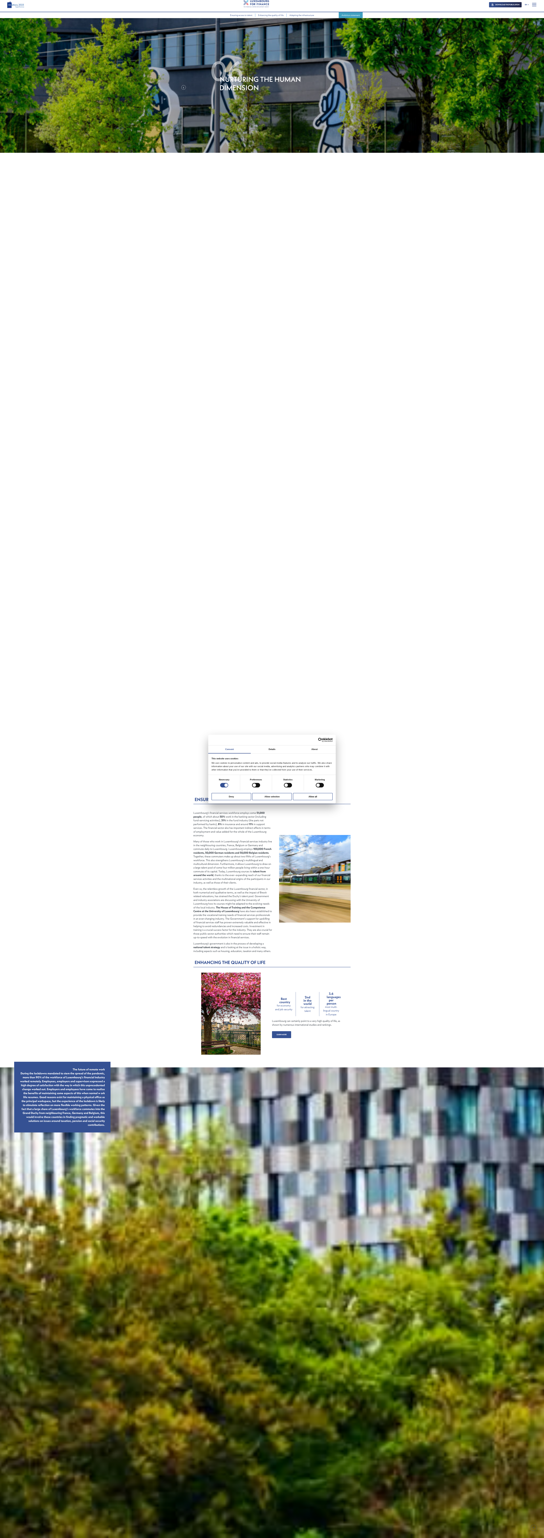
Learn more (282, 1034)
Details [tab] (272, 749)
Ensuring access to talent (241, 15)
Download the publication (507, 5)
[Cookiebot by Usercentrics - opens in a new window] (320, 740)
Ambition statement (351, 15)
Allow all (313, 796)
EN (526, 5)
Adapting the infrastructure (301, 15)
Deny (231, 796)
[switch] (256, 785)
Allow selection (272, 796)
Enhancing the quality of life (271, 15)
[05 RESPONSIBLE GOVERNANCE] (183, 87)
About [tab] (314, 749)
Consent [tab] (229, 749)
